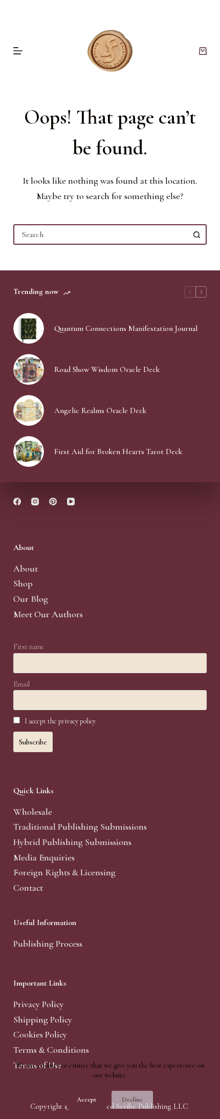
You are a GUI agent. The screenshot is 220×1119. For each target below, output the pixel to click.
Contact (28, 887)
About (25, 568)
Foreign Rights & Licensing (64, 872)
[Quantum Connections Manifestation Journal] (28, 328)
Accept (86, 1099)
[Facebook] (17, 501)
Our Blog (30, 598)
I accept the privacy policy (60, 721)
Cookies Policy (40, 1034)
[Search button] (196, 234)
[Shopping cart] (203, 51)
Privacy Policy (38, 1004)
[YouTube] (71, 501)
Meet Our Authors (48, 614)
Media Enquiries (44, 857)
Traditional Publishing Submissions (80, 826)
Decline (132, 1099)
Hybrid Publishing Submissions (72, 842)
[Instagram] (35, 501)
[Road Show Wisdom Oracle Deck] (28, 369)
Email (21, 684)
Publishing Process (47, 943)
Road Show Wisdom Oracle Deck (107, 369)
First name (29, 646)
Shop (23, 583)
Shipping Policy (42, 1019)
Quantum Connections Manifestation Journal (125, 328)
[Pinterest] (53, 501)
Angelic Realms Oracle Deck (100, 410)
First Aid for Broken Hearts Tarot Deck (118, 451)
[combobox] (100, 234)
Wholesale (32, 811)
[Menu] (18, 50)
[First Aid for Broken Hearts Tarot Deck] (28, 451)
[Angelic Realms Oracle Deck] (28, 410)
